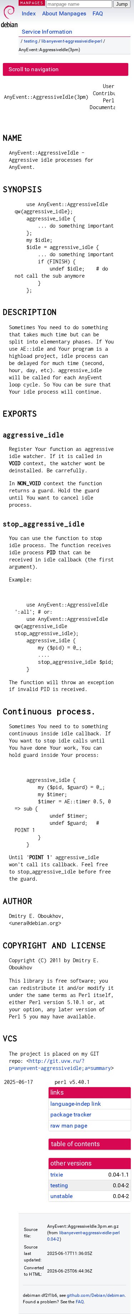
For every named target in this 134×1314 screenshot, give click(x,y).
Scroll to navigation (34, 69)
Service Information (47, 31)
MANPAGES (31, 2)
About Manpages (64, 13)
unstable (61, 1196)
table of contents (75, 1144)
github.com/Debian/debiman (96, 1295)
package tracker (70, 1114)
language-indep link (75, 1103)
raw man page (68, 1125)
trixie (56, 1174)
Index (29, 13)
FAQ (98, 13)
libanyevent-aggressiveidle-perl (71, 41)
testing (31, 41)
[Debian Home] (9, 14)
